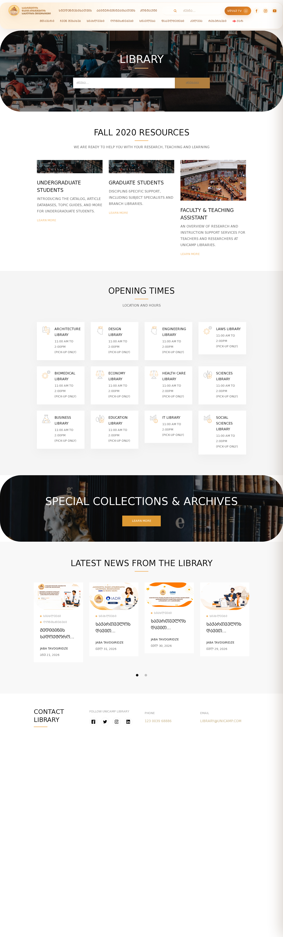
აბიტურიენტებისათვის (116, 10)
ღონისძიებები (122, 21)
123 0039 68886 (158, 721)
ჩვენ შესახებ (70, 21)
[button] (141, 521)
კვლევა (196, 21)
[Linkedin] (128, 722)
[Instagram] (265, 10)
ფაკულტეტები (172, 21)
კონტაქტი (148, 10)
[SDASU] (29, 10)
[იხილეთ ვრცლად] (58, 585)
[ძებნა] (172, 10)
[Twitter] (105, 722)
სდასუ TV (237, 11)
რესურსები (217, 21)
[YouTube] (274, 10)
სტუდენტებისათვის (75, 10)
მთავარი (47, 21)
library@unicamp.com (220, 721)
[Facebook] (256, 10)
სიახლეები (96, 21)
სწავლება (147, 21)
